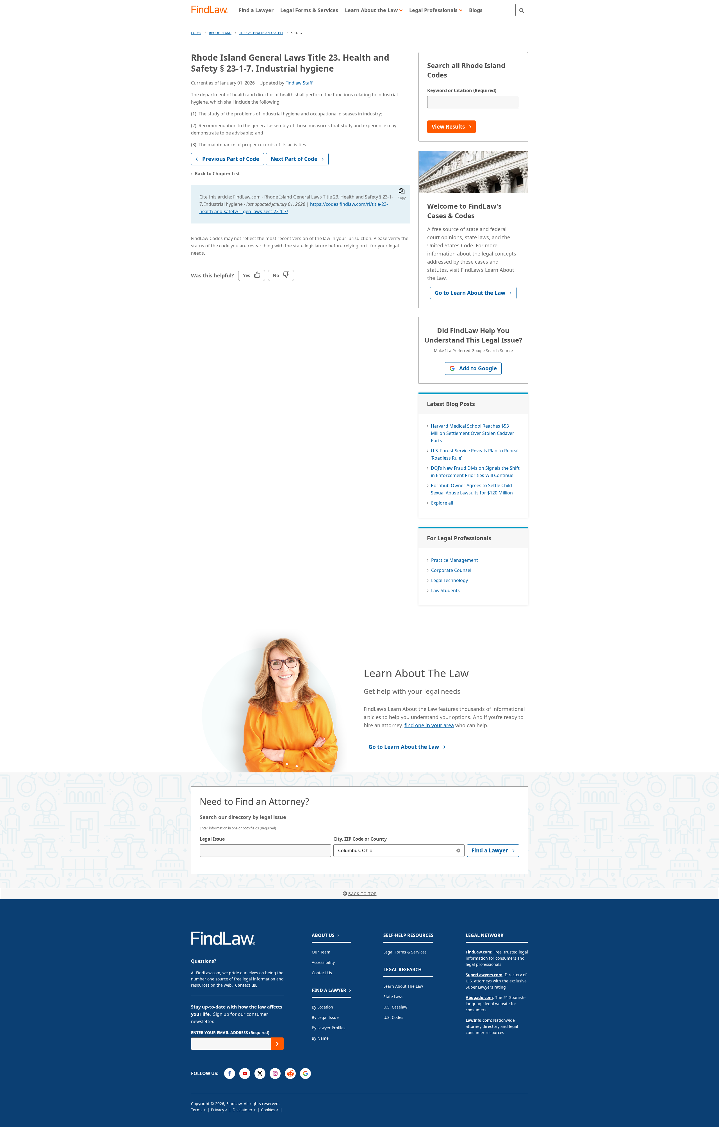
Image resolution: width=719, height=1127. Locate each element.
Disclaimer (242, 1109)
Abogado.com (479, 997)
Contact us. (246, 985)
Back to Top (362, 893)
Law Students (445, 590)
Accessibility (323, 962)
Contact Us (322, 972)
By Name (320, 1038)
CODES (196, 33)
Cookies (268, 1109)
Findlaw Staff (299, 83)
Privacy (217, 1109)
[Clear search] (458, 850)
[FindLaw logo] (212, 10)
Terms (196, 1109)
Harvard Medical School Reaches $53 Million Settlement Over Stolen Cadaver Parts (472, 433)
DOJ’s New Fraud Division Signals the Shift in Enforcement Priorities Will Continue (475, 471)
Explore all (442, 503)
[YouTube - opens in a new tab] (244, 1073)
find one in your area (429, 725)
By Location (322, 1007)
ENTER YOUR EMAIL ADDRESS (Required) (230, 1032)
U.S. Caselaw (395, 1007)
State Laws (393, 996)
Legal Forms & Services (405, 952)
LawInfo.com (478, 1020)
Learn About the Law (403, 986)
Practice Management (454, 560)
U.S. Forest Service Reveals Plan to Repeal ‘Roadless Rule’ (474, 454)
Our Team (321, 952)
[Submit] (277, 1043)
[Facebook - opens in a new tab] (229, 1073)
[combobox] (265, 850)
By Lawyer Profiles (328, 1027)
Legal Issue (212, 839)
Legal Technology (449, 580)
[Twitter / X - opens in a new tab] (259, 1073)
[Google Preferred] (305, 1073)
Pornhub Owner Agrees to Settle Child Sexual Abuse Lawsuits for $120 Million (472, 489)
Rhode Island (220, 33)
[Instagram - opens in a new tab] (275, 1073)
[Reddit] (290, 1073)
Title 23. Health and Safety (261, 33)
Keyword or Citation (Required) (461, 90)
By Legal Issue (325, 1017)
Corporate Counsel (451, 570)
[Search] (521, 10)
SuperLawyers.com (484, 974)
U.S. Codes (393, 1017)
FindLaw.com (478, 952)
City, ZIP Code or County (360, 839)
